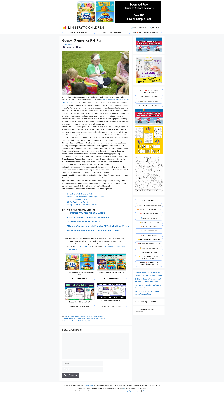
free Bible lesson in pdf (82, 246)
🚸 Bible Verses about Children (149, 239)
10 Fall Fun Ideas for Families (78, 202)
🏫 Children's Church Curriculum (149, 209)
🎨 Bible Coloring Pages (149, 226)
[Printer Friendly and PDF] (72, 48)
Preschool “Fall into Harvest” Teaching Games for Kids (87, 196)
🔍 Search (154, 27)
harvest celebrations (107, 100)
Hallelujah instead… (70, 102)
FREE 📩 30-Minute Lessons (149, 96)
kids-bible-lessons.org (148, 391)
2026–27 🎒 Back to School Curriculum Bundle (149, 91)
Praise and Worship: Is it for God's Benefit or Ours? (93, 230)
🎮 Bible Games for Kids (149, 231)
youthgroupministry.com (134, 391)
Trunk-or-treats (122, 100)
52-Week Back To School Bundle (79, 32)
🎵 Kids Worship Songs (149, 252)
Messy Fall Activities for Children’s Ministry (83, 205)
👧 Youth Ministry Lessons (149, 248)
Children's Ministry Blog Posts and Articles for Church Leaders (83, 316)
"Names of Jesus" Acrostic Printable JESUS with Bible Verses (98, 226)
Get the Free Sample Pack (80, 278)
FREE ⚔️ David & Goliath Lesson (149, 101)
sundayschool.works (120, 391)
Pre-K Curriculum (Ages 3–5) (149, 105)
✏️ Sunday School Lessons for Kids (149, 205)
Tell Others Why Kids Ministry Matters (86, 213)
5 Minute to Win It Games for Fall (79, 194)
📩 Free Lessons (138, 27)
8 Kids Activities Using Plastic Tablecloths (88, 217)
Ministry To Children (86, 27)
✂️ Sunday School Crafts (149, 213)
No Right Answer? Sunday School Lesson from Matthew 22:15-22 (84, 318)
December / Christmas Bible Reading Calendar (78, 321)
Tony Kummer (89, 385)
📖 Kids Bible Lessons (149, 201)
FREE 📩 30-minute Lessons (112, 32)
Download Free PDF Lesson (79, 306)
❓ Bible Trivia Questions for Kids (148, 244)
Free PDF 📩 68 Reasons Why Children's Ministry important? (149, 263)
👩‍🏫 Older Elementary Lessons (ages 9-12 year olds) (149, 257)
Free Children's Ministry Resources (144, 310)
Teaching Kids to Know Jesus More (85, 222)
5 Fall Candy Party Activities (77, 199)
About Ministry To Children (146, 302)
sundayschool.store (107, 391)
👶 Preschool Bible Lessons (149, 222)
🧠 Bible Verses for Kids (149, 235)
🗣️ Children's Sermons (149, 218)
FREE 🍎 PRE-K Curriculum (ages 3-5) (145, 32)
